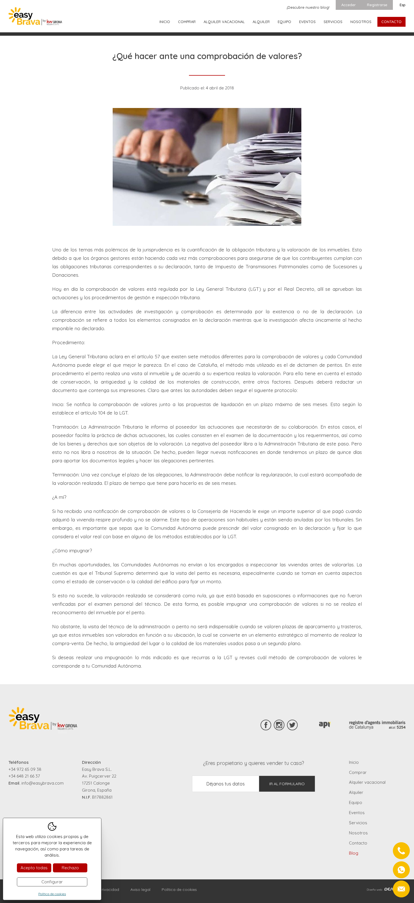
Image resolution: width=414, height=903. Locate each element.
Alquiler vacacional (224, 21)
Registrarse (377, 5)
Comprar (187, 21)
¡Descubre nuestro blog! (308, 7)
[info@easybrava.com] (401, 889)
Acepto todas (34, 867)
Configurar (52, 881)
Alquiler (261, 21)
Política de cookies (179, 889)
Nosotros (360, 21)
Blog (353, 853)
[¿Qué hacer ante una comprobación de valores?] (207, 167)
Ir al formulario (287, 783)
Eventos (307, 21)
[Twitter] (292, 725)
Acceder (348, 5)
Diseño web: (374, 889)
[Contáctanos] (401, 869)
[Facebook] (266, 725)
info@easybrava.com (42, 783)
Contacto (391, 21)
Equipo (284, 21)
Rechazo (70, 867)
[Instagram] (279, 725)
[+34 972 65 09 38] (401, 850)
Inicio (164, 21)
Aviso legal (140, 889)
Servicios (333, 21)
